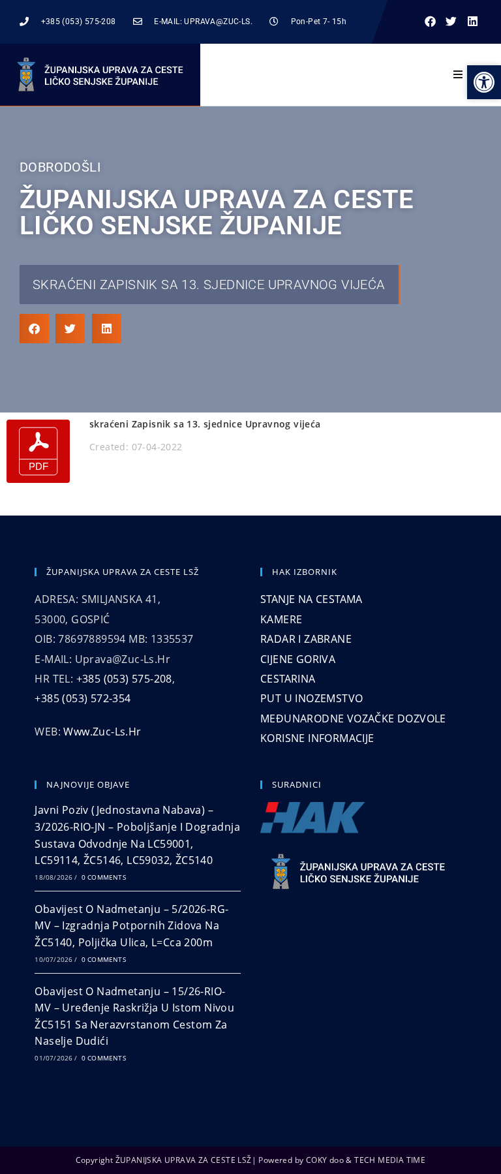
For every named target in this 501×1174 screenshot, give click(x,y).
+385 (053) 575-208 (124, 679)
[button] (430, 22)
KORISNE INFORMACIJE (317, 738)
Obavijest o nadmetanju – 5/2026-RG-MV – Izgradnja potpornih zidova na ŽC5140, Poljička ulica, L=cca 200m (131, 926)
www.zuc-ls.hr (102, 731)
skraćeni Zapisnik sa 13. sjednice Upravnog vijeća (209, 284)
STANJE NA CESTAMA (311, 599)
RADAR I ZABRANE (306, 639)
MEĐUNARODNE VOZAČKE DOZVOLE (353, 718)
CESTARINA (288, 679)
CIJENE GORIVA (297, 659)
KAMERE (281, 619)
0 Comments (104, 877)
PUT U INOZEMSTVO (311, 698)
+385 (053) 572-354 (82, 698)
